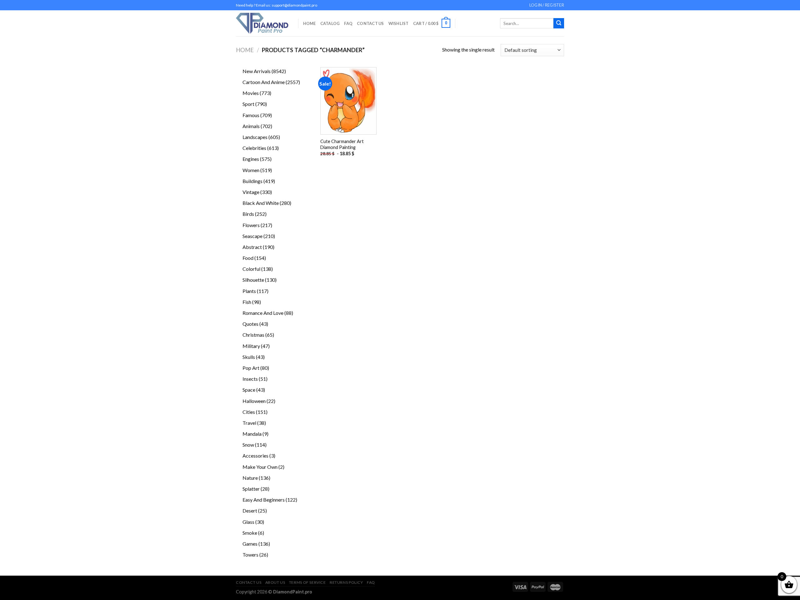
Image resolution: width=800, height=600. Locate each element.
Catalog (330, 23)
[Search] (558, 23)
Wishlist (398, 23)
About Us (275, 582)
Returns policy (346, 582)
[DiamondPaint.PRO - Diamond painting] (262, 23)
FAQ (348, 23)
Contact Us (370, 23)
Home (309, 23)
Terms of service (307, 582)
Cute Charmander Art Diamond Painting (342, 144)
